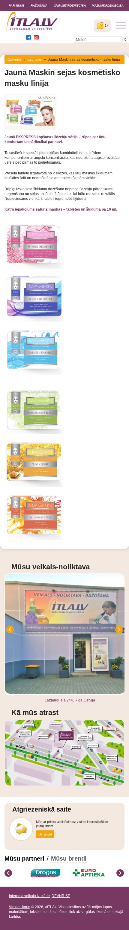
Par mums (17, 5)
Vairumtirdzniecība (69, 5)
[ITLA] (32, 32)
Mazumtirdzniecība (108, 5)
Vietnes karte (19, 907)
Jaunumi (35, 59)
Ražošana (39, 5)
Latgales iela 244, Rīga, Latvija (70, 700)
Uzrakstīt (45, 834)
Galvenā (14, 59)
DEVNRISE (61, 896)
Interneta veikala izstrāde (29, 896)
